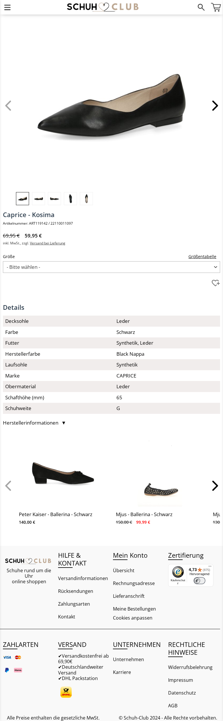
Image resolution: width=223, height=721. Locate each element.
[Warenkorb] (215, 7)
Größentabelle (202, 256)
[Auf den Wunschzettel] (215, 283)
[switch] (199, 580)
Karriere (122, 672)
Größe (9, 256)
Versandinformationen (83, 578)
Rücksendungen (75, 591)
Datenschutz (182, 693)
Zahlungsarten (74, 604)
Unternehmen (128, 659)
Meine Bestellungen (134, 609)
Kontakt (66, 616)
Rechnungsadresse (134, 583)
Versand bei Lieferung (47, 243)
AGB (172, 705)
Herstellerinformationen (34, 423)
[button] (214, 105)
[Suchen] (201, 7)
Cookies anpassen (132, 618)
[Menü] (7, 7)
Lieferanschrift (129, 596)
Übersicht (123, 570)
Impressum (180, 680)
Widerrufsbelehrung (190, 667)
